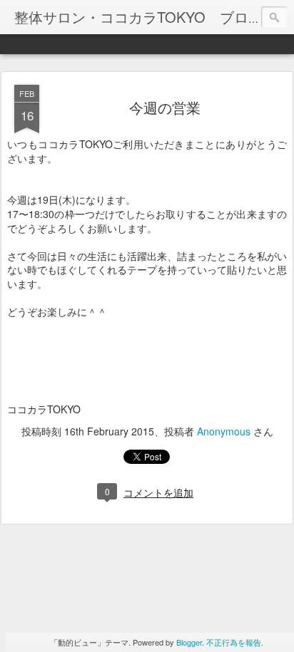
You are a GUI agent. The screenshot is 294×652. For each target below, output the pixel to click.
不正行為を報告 (233, 642)
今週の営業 (165, 107)
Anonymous (223, 431)
